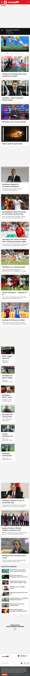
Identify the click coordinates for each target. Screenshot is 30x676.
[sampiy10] (5, 656)
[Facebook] (25, 663)
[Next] (22, 663)
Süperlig (10, 5)
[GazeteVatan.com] (4, 675)
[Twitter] (28, 663)
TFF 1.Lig (15, 5)
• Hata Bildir (27, 674)
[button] (3, 43)
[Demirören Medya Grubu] (23, 656)
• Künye (22, 674)
